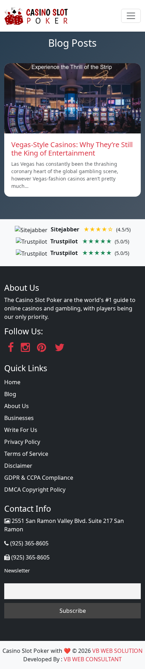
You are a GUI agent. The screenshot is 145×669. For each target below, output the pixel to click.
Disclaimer (18, 466)
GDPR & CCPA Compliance (38, 477)
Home (12, 382)
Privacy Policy (22, 442)
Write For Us (20, 430)
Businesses (19, 418)
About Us (16, 406)
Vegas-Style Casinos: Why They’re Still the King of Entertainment (72, 149)
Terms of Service (26, 454)
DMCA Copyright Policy (34, 489)
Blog (10, 394)
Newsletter (17, 570)
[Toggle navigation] (131, 16)
